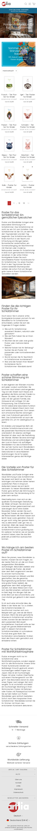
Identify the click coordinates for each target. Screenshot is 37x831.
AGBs (18, 786)
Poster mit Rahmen (23, 689)
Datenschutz (18, 792)
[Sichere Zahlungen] (18, 738)
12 (19, 203)
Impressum (18, 789)
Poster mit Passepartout (17, 691)
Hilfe (18, 774)
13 (24, 203)
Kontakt (18, 783)
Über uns (18, 779)
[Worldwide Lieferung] (18, 754)
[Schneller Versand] (18, 721)
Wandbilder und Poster (12, 474)
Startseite (18, 20)
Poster (4, 656)
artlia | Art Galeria (18, 770)
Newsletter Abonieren (18, 798)
